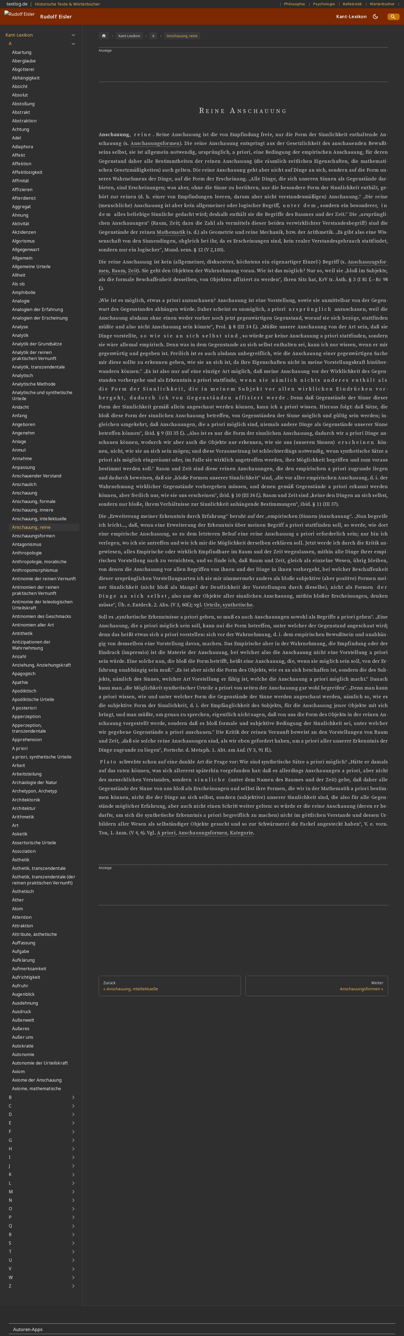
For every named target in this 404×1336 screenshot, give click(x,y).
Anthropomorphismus (35, 570)
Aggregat (21, 207)
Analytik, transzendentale (38, 367)
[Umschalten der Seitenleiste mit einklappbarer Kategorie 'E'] (73, 1123)
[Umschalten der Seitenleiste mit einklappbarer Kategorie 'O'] (73, 1209)
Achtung (20, 129)
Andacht (20, 407)
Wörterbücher (382, 3)
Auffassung (23, 943)
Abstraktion (24, 121)
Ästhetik (20, 860)
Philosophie (294, 3)
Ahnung (20, 215)
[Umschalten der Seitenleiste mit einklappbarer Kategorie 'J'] (73, 1166)
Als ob (18, 284)
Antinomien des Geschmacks (41, 616)
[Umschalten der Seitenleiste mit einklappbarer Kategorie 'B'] (73, 1098)
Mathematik (171, 232)
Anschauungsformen (33, 536)
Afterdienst (24, 198)
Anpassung (23, 467)
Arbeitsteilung (26, 774)
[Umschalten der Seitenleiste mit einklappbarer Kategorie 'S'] (73, 1243)
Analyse (20, 327)
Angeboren (23, 424)
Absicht (19, 86)
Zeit (132, 271)
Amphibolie (24, 292)
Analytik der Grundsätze (37, 344)
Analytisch (22, 375)
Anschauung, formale (34, 501)
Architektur (24, 808)
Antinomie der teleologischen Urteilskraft (42, 605)
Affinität (20, 181)
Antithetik (22, 633)
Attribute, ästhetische (34, 934)
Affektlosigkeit (27, 172)
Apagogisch (24, 674)
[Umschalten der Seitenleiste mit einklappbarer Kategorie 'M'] (73, 1192)
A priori (19, 748)
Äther (18, 900)
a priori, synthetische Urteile (41, 757)
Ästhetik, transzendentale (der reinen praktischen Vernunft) (43, 880)
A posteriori (24, 708)
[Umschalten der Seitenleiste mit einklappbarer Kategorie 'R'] (73, 1235)
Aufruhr (20, 986)
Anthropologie (27, 553)
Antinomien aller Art (33, 625)
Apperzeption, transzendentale (29, 728)
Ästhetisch (23, 891)
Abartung (21, 52)
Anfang (19, 416)
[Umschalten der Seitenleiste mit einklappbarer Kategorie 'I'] (73, 1157)
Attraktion (22, 926)
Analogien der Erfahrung (37, 309)
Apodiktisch (24, 691)
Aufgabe (20, 951)
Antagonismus (26, 544)
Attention (22, 917)
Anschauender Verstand (36, 476)
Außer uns (22, 1037)
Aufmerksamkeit (29, 969)
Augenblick (23, 994)
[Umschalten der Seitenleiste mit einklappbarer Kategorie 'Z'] (73, 1286)
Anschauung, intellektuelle (39, 519)
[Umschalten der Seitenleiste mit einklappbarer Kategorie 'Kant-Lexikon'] (73, 35)
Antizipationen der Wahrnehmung (31, 645)
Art (15, 825)
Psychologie (324, 3)
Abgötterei (23, 69)
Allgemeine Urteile (31, 267)
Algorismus (23, 241)
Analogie (21, 301)
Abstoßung (23, 104)
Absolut (20, 95)
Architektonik (26, 800)
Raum (118, 271)
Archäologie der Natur (34, 782)
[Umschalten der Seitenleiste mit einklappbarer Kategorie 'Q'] (73, 1226)
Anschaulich (24, 484)
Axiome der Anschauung (37, 1080)
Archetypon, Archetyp (34, 791)
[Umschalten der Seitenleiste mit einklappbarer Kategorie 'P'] (73, 1217)
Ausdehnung (25, 1003)
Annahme (22, 458)
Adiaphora (22, 147)
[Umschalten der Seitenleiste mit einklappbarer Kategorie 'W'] (73, 1278)
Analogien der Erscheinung (40, 318)
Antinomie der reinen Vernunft (44, 579)
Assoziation (24, 851)
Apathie (20, 682)
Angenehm (23, 433)
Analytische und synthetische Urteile (42, 396)
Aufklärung (23, 960)
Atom (17, 909)
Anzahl (19, 656)
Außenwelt (23, 1020)
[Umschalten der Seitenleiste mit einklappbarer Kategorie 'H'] (73, 1149)
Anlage (19, 441)
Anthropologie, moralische (39, 562)
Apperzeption (26, 716)
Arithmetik (23, 817)
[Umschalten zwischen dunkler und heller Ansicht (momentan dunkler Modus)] (375, 16)
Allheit (18, 275)
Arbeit (18, 765)
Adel (16, 138)
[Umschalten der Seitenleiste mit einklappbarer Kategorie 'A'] (73, 44)
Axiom (18, 1071)
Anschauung (24, 493)
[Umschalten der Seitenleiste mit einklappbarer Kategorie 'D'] (73, 1115)
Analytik (20, 335)
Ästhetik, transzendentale (39, 868)
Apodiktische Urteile (33, 699)
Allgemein (22, 258)
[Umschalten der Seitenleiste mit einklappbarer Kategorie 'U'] (73, 1260)
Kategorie (241, 833)
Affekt (18, 155)
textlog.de (17, 4)
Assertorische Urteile (34, 843)
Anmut (19, 450)
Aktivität (20, 224)
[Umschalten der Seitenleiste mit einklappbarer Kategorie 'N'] (73, 1200)
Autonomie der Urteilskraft (40, 1063)
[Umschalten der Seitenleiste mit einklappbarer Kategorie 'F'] (73, 1132)
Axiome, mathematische (36, 1089)
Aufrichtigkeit (26, 977)
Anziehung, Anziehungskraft (41, 665)
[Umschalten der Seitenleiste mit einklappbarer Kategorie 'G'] (73, 1140)
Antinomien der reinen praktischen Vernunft (35, 590)
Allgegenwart (25, 249)
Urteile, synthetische (228, 605)
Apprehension (27, 740)
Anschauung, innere (32, 510)
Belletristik (352, 3)
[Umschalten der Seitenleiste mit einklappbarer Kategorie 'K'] (73, 1175)
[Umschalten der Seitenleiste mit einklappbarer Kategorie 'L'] (73, 1183)
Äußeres (20, 1029)
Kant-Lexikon (351, 16)
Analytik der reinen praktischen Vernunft (34, 355)
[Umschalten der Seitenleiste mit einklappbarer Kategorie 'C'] (73, 1106)
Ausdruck (21, 1012)
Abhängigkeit (26, 78)
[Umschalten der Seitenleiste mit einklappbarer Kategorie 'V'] (73, 1269)
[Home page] (104, 35)
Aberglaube (24, 61)
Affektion (21, 164)
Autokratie (23, 1046)
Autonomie (23, 1054)
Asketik (19, 834)
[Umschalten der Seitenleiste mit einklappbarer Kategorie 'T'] (73, 1252)
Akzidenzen (24, 232)
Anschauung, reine (31, 527)
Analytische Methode (34, 384)
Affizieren (22, 190)
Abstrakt (21, 112)
